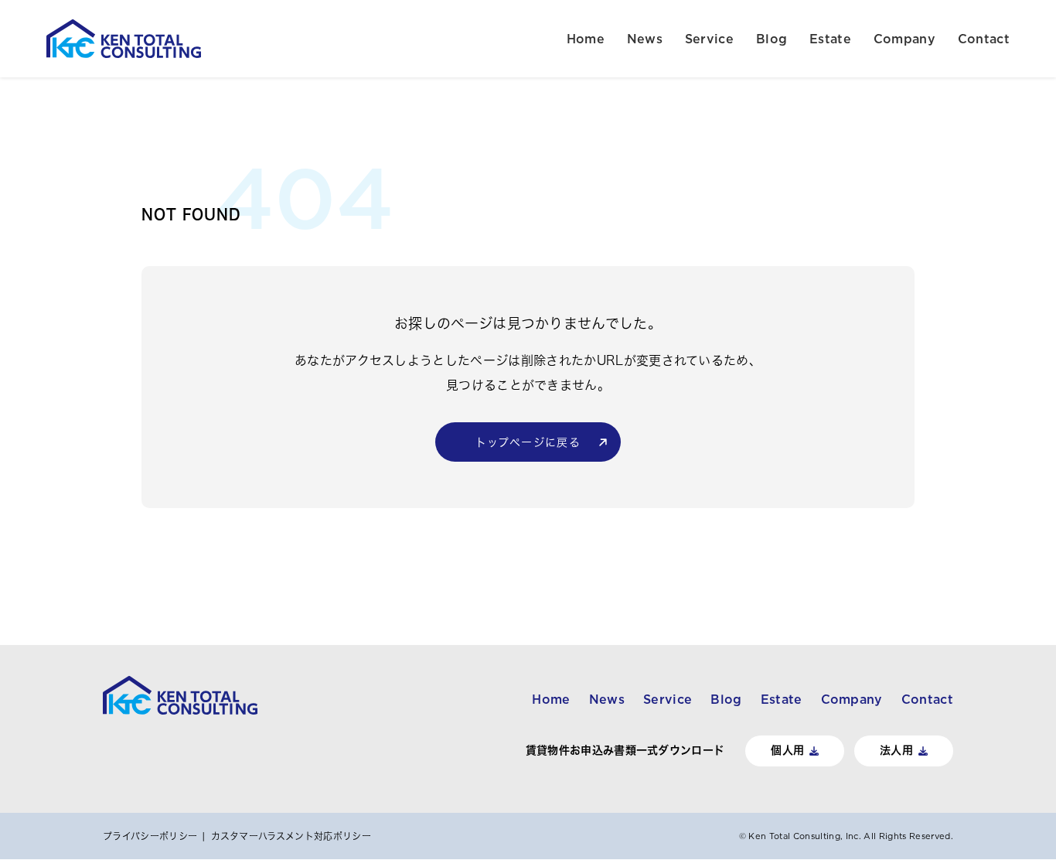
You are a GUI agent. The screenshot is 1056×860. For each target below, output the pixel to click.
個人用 (787, 750)
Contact (984, 38)
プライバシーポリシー (150, 836)
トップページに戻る (528, 442)
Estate (830, 38)
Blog (771, 38)
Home (586, 38)
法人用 (896, 750)
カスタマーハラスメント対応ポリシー (291, 836)
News (645, 38)
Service (709, 38)
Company (904, 38)
